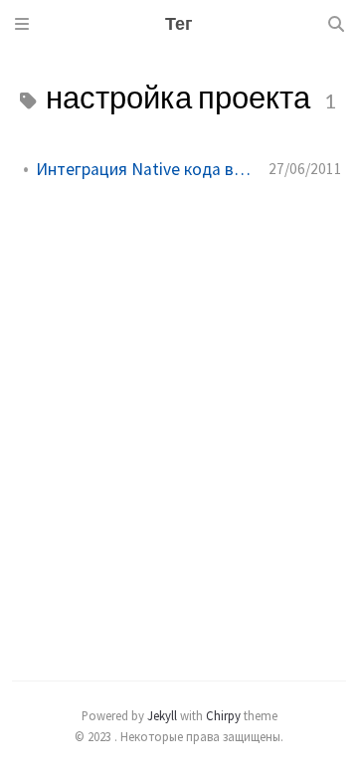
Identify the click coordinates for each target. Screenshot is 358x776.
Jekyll (162, 715)
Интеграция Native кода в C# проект (144, 169)
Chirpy (223, 715)
